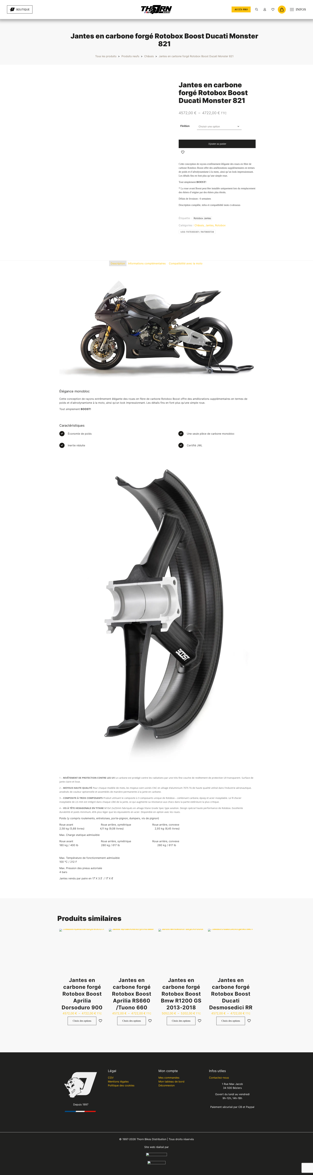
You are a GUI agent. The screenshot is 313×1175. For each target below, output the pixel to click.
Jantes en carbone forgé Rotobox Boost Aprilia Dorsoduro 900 (82, 994)
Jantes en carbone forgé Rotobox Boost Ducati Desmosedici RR (231, 994)
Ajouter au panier (217, 143)
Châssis (149, 56)
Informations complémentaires (147, 263)
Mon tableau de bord (171, 1081)
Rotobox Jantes (202, 218)
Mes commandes (168, 1077)
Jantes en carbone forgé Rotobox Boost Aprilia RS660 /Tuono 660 (131, 994)
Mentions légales (118, 1081)
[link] (46, 9)
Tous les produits (105, 56)
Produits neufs (130, 56)
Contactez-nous (219, 1077)
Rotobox (220, 225)
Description (118, 263)
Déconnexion (166, 1085)
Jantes (209, 225)
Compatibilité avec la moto (185, 263)
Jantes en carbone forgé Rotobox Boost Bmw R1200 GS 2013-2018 (181, 994)
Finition (185, 126)
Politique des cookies (121, 1085)
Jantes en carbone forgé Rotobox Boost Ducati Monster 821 (196, 56)
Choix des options (82, 1020)
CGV (111, 1077)
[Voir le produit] (100, 933)
